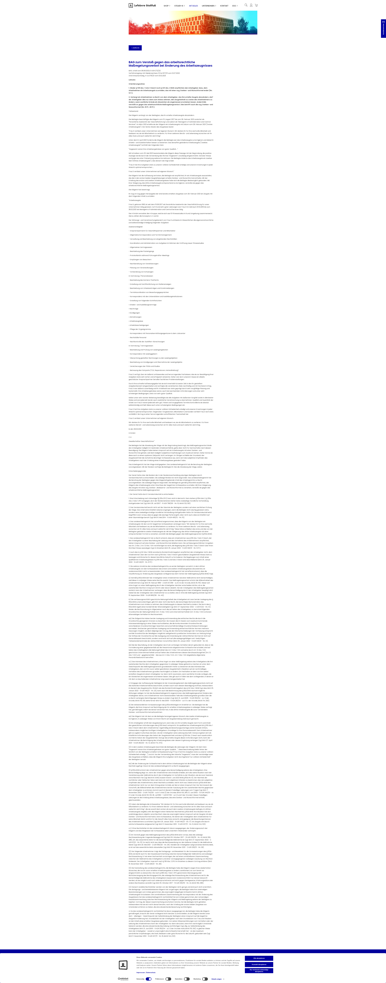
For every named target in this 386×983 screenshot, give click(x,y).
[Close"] (382, 30)
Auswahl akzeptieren (259, 964)
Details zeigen (217, 979)
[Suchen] (246, 5)
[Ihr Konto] (251, 5)
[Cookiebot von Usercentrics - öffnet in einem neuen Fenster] (123, 979)
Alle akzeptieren (259, 958)
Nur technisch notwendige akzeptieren (259, 970)
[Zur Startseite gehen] (142, 5)
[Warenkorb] (256, 5)
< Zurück (135, 48)
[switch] (168, 979)
